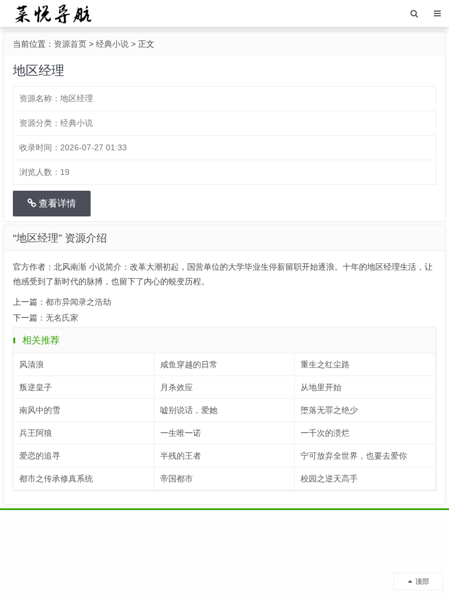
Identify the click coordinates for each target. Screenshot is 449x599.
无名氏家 (62, 317)
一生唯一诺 (180, 433)
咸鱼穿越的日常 (188, 364)
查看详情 (56, 203)
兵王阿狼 (35, 433)
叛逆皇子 (35, 387)
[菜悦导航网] (52, 13)
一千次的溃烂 (325, 433)
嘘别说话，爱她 (188, 410)
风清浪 (31, 364)
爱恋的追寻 (39, 455)
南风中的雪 (39, 410)
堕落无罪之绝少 (329, 410)
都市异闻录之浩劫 (78, 302)
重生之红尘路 (325, 364)
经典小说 (112, 44)
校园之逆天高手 (329, 478)
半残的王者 (180, 455)
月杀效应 (176, 387)
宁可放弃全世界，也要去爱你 (354, 455)
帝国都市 (176, 478)
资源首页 (70, 44)
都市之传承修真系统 (56, 478)
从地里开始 (321, 387)
